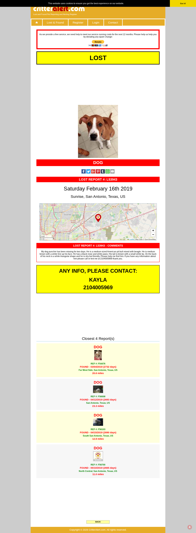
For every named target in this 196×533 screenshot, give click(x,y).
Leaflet (131, 239)
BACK (98, 522)
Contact (113, 22)
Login (95, 22)
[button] (98, 218)
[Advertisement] (132, 9)
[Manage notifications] (190, 527)
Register (78, 22)
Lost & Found (55, 22)
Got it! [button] (183, 3)
